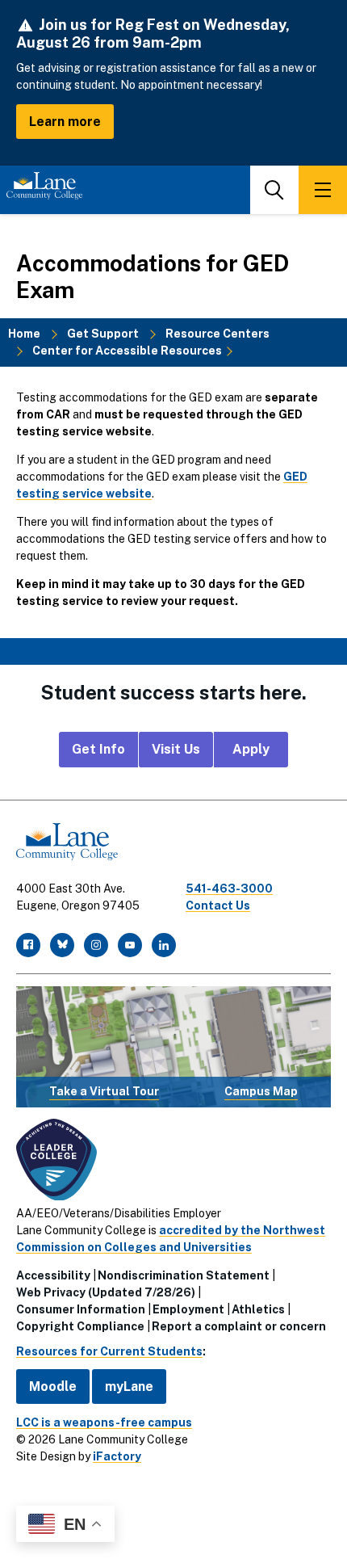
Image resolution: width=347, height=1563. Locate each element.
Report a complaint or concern (239, 1326)
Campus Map (261, 1091)
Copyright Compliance (80, 1326)
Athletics (258, 1309)
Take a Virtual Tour (104, 1091)
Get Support (103, 333)
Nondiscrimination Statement (184, 1275)
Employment (188, 1309)
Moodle (53, 1386)
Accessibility (53, 1275)
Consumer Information (80, 1309)
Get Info (98, 749)
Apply (251, 749)
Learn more (65, 121)
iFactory (117, 1456)
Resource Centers (217, 333)
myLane (129, 1386)
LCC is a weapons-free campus (104, 1422)
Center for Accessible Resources (127, 350)
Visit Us (176, 749)
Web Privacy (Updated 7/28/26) (105, 1292)
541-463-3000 (229, 888)
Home (24, 333)
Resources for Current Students (109, 1351)
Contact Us (218, 905)
